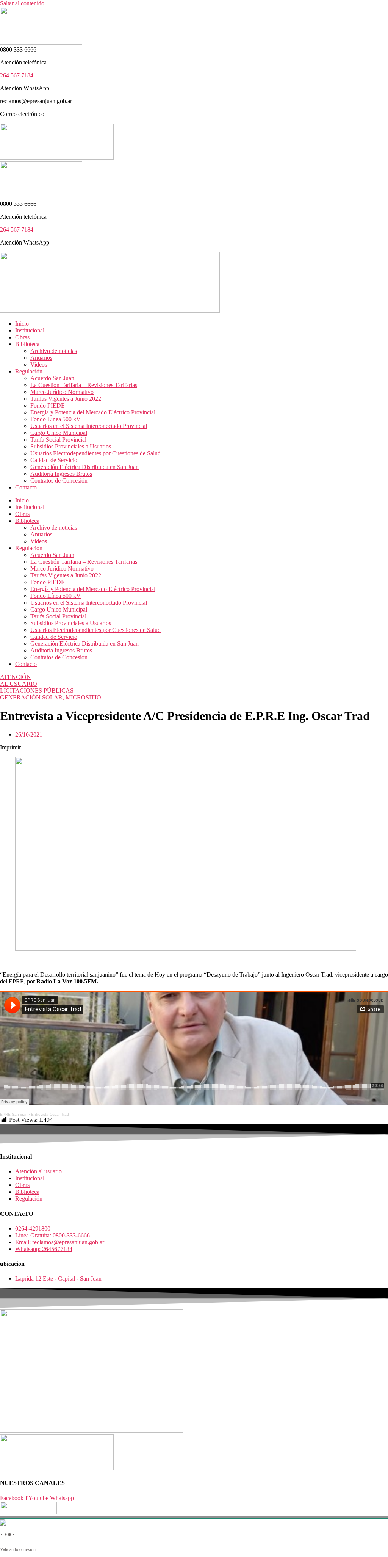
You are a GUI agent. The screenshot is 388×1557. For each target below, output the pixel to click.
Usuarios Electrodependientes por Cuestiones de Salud (95, 453)
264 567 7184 (16, 75)
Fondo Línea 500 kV (55, 419)
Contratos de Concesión (59, 480)
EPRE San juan (14, 1114)
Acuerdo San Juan (52, 378)
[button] (194, 747)
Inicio (22, 323)
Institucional (29, 330)
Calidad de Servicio (53, 460)
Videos (38, 364)
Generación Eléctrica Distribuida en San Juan (84, 467)
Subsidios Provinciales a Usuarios (70, 446)
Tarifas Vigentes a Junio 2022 (65, 398)
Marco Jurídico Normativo (62, 392)
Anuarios (41, 357)
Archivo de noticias (53, 351)
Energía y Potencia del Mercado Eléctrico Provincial (92, 412)
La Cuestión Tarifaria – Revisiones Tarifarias (83, 385)
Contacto (26, 487)
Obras (22, 337)
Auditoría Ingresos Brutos (61, 473)
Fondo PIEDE (47, 405)
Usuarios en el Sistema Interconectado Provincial (88, 426)
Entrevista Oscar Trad (50, 1114)
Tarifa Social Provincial (58, 439)
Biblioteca (27, 344)
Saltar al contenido (22, 3)
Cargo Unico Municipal (58, 433)
